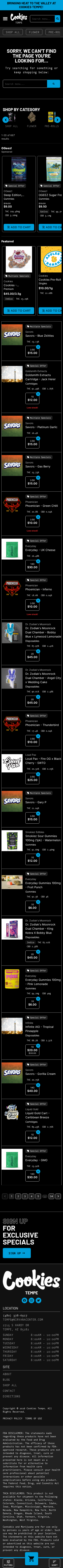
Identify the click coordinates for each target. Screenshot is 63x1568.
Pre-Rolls (52, 126)
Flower (34, 32)
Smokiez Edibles (34, 832)
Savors (29, 331)
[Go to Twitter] (38, 1300)
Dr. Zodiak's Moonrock (38, 624)
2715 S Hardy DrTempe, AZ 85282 (16, 1327)
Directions (11, 1396)
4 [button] (31, 1196)
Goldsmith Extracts (36, 371)
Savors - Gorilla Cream (40, 1074)
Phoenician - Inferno (38, 589)
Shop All (13, 32)
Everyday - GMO (36, 1160)
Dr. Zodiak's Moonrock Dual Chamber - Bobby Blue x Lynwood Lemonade (43, 632)
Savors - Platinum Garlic (41, 427)
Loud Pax (30, 754)
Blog (6, 1379)
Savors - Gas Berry (37, 466)
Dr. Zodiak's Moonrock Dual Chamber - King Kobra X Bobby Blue (40, 928)
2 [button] (18, 1196)
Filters (8, 1565)
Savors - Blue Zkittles (39, 335)
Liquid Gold (31, 1109)
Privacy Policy (12, 1418)
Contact (9, 1391)
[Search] (57, 18)
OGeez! (8, 191)
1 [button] (11, 1196)
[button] (5, 18)
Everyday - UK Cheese (40, 550)
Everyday (30, 546)
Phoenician (31, 501)
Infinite (29, 1022)
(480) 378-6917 (15, 1315)
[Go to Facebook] (24, 1300)
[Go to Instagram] (31, 1300)
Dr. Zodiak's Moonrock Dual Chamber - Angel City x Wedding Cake (43, 678)
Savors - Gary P (35, 802)
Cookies (8, 281)
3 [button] (25, 1196)
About (7, 1374)
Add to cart (21, 227)
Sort (55, 1565)
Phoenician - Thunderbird (42, 725)
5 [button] (38, 1196)
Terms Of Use (33, 1418)
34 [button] (51, 1196)
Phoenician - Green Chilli (41, 505)
